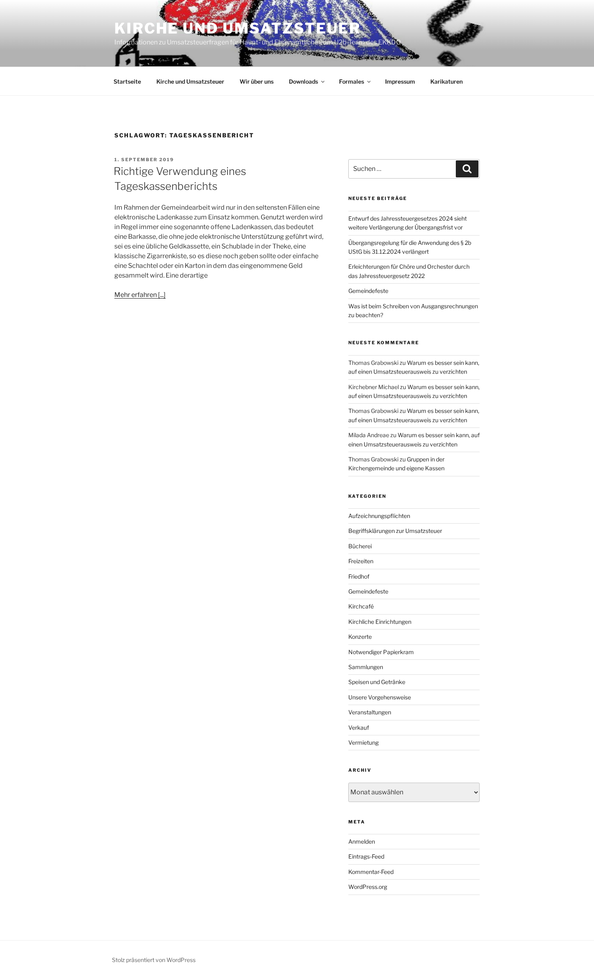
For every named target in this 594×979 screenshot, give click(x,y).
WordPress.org (367, 886)
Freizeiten (360, 561)
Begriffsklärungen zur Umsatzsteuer (395, 530)
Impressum (400, 81)
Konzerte (360, 636)
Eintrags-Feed (366, 856)
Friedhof (358, 576)
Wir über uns (257, 81)
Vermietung (363, 742)
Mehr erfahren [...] (140, 295)
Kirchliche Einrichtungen (379, 621)
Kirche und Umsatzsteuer (237, 28)
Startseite (127, 81)
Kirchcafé (361, 606)
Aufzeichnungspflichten (379, 515)
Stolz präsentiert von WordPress (154, 959)
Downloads (303, 81)
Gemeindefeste (368, 290)
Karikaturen (446, 81)
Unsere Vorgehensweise (379, 697)
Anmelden (361, 841)
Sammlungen (365, 666)
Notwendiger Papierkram (381, 651)
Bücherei (360, 546)
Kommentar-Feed (371, 871)
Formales (351, 81)
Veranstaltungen (369, 712)
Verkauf (358, 727)
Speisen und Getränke (376, 681)
